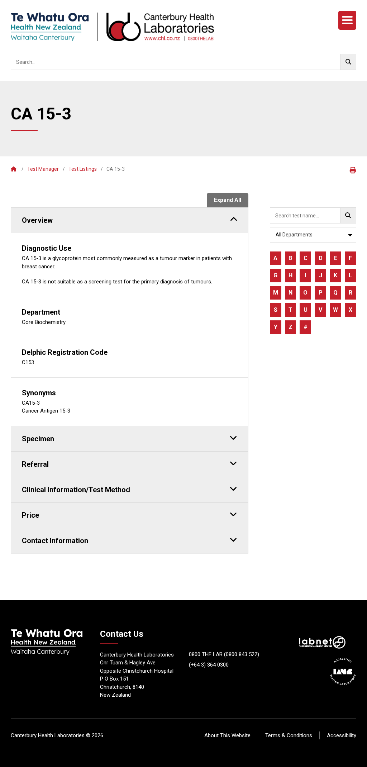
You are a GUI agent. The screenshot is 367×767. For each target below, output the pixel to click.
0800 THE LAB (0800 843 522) (224, 654)
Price (30, 515)
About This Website (227, 735)
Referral (35, 464)
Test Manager (43, 169)
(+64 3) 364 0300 (209, 665)
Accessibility (341, 735)
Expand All (227, 200)
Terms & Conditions (288, 735)
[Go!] (348, 62)
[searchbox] (183, 62)
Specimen (38, 438)
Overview (37, 220)
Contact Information (55, 540)
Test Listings (82, 169)
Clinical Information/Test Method (76, 489)
